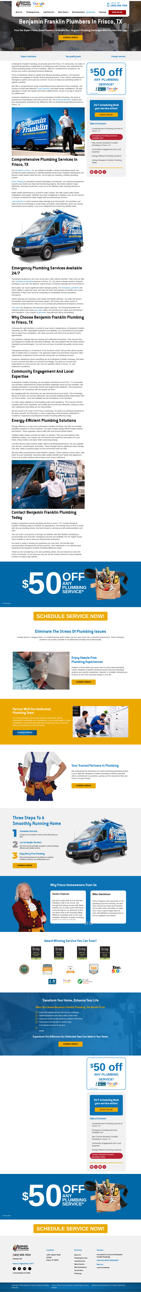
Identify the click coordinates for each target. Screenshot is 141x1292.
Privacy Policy (56, 1285)
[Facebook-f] (14, 1268)
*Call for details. (93, 93)
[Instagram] (96, 172)
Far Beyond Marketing (117, 1285)
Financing (102, 12)
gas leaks (38, 310)
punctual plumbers (63, 100)
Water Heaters (63, 12)
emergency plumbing (24, 281)
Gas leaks (16, 308)
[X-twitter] (104, 172)
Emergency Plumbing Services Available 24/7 (104, 137)
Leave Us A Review (103, 1268)
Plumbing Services (32, 12)
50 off (106, 72)
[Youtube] (100, 172)
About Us (19, 12)
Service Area (90, 12)
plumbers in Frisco (22, 170)
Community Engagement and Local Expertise (106, 150)
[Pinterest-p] (19, 1268)
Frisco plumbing (45, 1028)
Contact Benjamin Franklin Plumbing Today (107, 161)
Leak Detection (48, 12)
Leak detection (18, 201)
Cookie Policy (78, 1285)
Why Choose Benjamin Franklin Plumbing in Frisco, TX (105, 144)
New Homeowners (78, 12)
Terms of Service (67, 1285)
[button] (117, 12)
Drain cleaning (18, 182)
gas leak (42, 312)
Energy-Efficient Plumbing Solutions (106, 156)
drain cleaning (43, 89)
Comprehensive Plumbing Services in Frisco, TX (107, 130)
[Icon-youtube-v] (29, 1268)
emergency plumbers (70, 288)
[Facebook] (92, 172)
